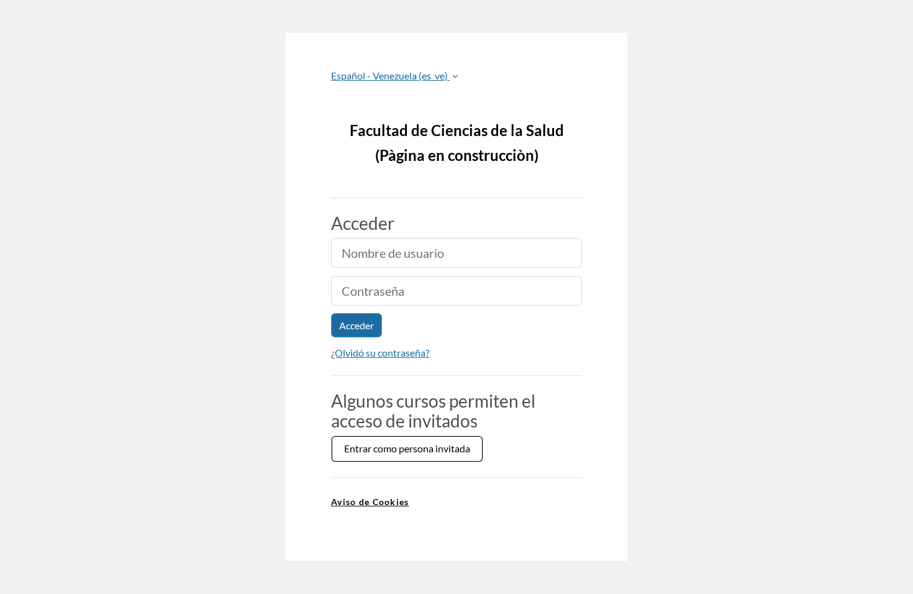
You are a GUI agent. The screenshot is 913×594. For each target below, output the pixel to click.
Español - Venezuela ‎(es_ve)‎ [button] (390, 75)
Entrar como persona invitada (407, 448)
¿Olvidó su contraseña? (380, 353)
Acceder (356, 325)
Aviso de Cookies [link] (370, 501)
